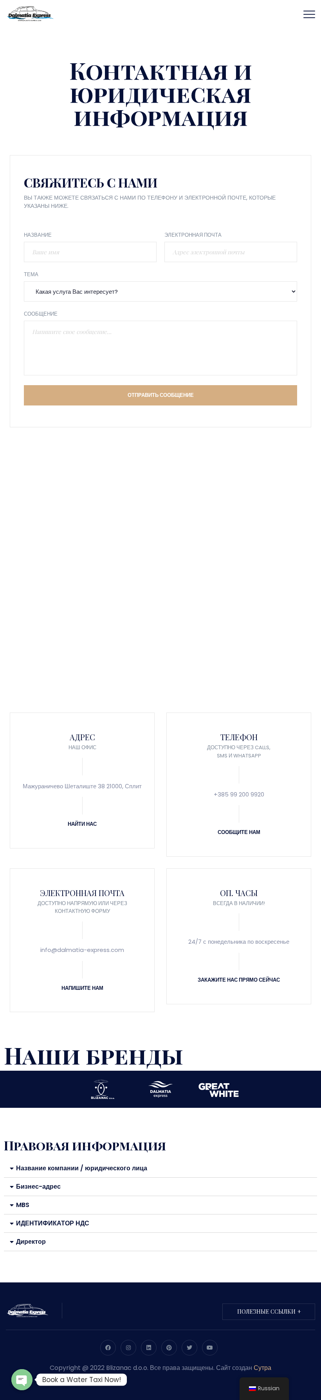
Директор (31, 1241)
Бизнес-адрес (38, 1186)
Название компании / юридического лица (81, 1168)
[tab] (160, 1168)
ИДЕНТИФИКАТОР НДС (52, 1223)
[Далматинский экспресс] (30, 13)
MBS (22, 1204)
